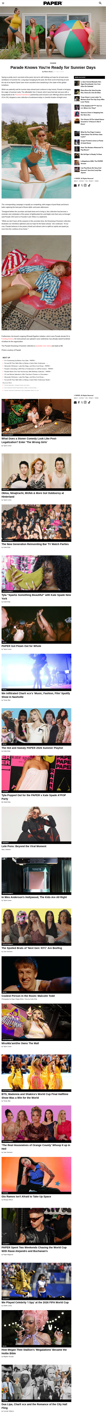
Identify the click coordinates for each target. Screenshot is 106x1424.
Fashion (53, 63)
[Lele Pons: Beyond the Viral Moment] (36, 824)
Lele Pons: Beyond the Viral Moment (24, 846)
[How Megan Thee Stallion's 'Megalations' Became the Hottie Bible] (36, 1327)
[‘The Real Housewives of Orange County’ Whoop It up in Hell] (36, 1122)
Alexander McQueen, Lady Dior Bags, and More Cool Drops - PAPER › (27, 366)
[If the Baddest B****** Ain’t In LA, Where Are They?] (77, 107)
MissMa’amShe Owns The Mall (20, 1043)
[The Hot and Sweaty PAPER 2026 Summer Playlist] (36, 725)
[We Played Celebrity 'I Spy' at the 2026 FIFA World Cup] (36, 1280)
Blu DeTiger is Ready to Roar (91, 154)
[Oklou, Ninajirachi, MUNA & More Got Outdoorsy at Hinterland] (36, 470)
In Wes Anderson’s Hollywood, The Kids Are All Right (34, 897)
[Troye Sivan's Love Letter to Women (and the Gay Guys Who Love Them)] (77, 98)
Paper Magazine (8, 1254)
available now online (43, 346)
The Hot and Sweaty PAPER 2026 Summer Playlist (32, 747)
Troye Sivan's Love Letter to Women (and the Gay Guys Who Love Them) (92, 99)
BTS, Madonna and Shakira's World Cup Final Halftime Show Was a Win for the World (35, 1096)
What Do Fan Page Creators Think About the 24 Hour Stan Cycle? (91, 134)
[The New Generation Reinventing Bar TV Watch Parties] (36, 521)
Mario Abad (48, 71)
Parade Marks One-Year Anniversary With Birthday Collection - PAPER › (27, 371)
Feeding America (8, 339)
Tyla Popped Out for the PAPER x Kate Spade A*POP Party (34, 797)
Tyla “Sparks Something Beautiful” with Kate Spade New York (36, 596)
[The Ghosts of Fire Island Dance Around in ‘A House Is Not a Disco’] (77, 120)
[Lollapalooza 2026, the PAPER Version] (77, 162)
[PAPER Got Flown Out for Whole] (36, 623)
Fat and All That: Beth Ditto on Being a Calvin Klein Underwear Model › (27, 380)
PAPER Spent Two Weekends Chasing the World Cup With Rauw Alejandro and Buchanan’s (34, 1249)
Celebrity (6, 1244)
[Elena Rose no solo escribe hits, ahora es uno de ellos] (77, 91)
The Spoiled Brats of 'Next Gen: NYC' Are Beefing (32, 948)
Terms (96, 181)
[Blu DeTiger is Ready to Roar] (77, 155)
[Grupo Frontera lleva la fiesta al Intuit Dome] (77, 142)
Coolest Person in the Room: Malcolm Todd (28, 995)
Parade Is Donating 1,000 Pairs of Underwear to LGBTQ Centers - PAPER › (29, 369)
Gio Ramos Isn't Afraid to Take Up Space (26, 1196)
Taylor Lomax (7, 445)
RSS (86, 181)
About (76, 181)
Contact (81, 181)
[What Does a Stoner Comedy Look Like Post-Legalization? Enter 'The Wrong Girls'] (36, 416)
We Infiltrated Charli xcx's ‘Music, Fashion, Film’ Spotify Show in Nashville (36, 695)
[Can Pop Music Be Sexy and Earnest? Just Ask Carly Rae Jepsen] (77, 169)
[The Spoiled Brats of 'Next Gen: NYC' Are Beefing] (36, 925)
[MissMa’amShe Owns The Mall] (36, 1021)
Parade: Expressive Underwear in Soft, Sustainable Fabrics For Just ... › (22, 390)
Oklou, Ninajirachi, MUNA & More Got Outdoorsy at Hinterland (33, 495)
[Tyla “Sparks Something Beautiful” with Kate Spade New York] (36, 572)
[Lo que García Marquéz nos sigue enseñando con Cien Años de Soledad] (77, 83)
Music (5, 642)
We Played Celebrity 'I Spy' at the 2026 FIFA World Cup (35, 1302)
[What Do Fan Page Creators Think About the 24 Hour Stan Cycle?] (77, 133)
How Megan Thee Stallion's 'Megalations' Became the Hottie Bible (34, 1351)
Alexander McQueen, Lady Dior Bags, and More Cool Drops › (24, 377)
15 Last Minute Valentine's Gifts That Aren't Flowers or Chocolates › (26, 374)
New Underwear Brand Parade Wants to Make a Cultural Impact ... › (21, 387)
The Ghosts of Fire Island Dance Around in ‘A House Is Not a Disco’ (92, 122)
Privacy (91, 181)
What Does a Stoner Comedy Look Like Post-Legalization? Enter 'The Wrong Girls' (29, 440)
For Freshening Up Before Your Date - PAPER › (19, 360)
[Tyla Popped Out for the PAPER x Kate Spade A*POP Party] (36, 773)
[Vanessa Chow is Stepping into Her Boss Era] (77, 114)
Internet (6, 842)
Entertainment (8, 435)
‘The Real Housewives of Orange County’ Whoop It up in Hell (36, 1147)
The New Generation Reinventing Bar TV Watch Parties (35, 544)
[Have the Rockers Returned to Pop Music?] (77, 149)
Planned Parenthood (22, 95)
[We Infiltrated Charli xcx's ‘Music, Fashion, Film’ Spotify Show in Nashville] (36, 671)
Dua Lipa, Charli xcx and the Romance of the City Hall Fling (34, 1406)
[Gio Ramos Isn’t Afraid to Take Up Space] (36, 1174)
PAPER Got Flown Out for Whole (21, 646)
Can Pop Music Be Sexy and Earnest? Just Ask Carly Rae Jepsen (91, 170)
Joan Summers (8, 951)
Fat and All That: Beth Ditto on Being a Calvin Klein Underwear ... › (26, 363)
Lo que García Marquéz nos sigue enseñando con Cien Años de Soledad (91, 84)
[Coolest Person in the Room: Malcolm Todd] (36, 973)
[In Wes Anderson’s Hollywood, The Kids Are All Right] (36, 874)
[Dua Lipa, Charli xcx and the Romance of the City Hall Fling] (36, 1382)
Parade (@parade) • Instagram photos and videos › (17, 385)
